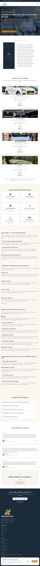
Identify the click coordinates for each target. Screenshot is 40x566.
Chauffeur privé (3, 541)
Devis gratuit (3, 550)
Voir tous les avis (20, 482)
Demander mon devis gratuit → (9, 31)
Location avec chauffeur (5, 540)
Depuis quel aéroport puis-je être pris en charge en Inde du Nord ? (19, 402)
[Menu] (38, 4)
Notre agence (3, 547)
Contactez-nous (12, 180)
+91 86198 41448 (20, 501)
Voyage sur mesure (4, 545)
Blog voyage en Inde (4, 548)
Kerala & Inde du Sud (4, 530)
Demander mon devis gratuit (20, 498)
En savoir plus (9, 563)
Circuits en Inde (4, 543)
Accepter (34, 561)
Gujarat (2, 532)
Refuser (28, 561)
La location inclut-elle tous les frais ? (19, 416)
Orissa (2, 535)
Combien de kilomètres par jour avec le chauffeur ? (19, 413)
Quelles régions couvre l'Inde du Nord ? (19, 405)
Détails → (20, 105)
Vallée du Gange (4, 528)
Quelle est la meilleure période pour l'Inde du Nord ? (19, 409)
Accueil (2, 9)
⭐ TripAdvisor (35, 440)
